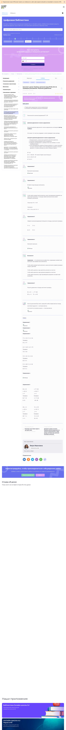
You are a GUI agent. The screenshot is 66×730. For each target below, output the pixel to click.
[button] (23, 61)
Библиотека (5, 13)
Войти (40, 475)
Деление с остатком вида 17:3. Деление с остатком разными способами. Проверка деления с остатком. (11, 148)
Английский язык (7, 41)
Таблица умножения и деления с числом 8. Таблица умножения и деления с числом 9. (11, 101)
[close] (63, 48)
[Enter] (62, 13)
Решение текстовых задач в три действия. (11, 109)
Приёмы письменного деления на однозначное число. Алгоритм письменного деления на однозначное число (11, 166)
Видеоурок (29, 78)
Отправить (33, 64)
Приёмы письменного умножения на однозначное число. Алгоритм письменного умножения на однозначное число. (10, 143)
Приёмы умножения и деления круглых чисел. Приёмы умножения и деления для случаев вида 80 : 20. (11, 162)
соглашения (35, 68)
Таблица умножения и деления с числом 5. (11, 131)
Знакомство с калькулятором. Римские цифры (10, 139)
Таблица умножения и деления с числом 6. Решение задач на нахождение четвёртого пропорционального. (11, 105)
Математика (28, 41)
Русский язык (46, 41)
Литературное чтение (18, 41)
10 (56, 37)
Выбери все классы (59, 34)
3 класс (32, 82)
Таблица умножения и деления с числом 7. (11, 152)
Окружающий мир (37, 41)
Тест (56, 78)
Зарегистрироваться (28, 475)
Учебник (43, 78)
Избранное (13, 13)
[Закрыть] (64, 2)
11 (62, 37)
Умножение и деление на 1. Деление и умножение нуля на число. (10, 127)
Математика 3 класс (41, 82)
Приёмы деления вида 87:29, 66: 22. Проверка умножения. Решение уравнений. (11, 112)
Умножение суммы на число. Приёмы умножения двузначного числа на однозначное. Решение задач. (10, 135)
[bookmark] (61, 88)
